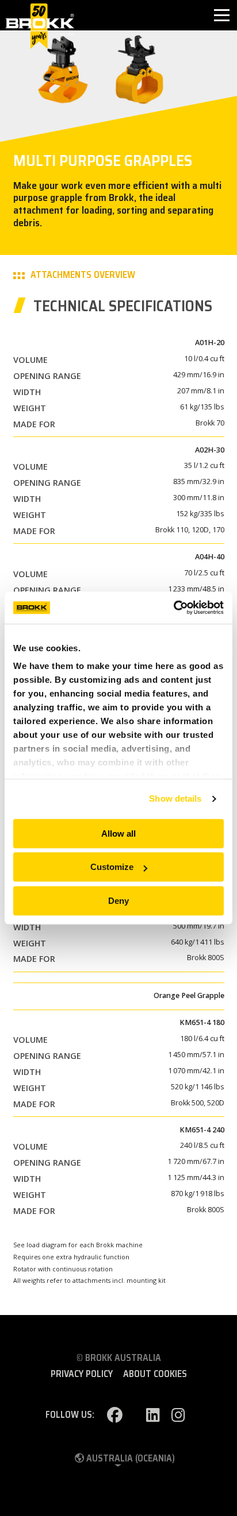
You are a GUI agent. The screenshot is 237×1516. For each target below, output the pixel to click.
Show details (175, 798)
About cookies (155, 1374)
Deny (118, 901)
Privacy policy (82, 1374)
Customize (111, 867)
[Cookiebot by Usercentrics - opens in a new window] (173, 607)
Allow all (118, 833)
